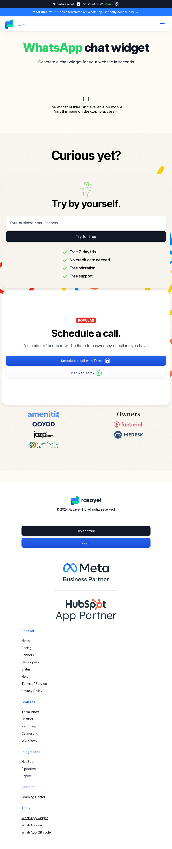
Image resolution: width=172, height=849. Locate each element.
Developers (30, 662)
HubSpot (28, 761)
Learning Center (33, 797)
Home (26, 641)
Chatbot (27, 719)
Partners (28, 655)
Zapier (26, 776)
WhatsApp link (32, 825)
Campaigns (30, 733)
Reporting (29, 726)
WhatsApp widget (35, 818)
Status (26, 669)
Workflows (29, 740)
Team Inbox (30, 712)
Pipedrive (29, 769)
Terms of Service (34, 684)
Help (25, 676)
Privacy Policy (32, 691)
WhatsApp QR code (36, 832)
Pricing (27, 648)
